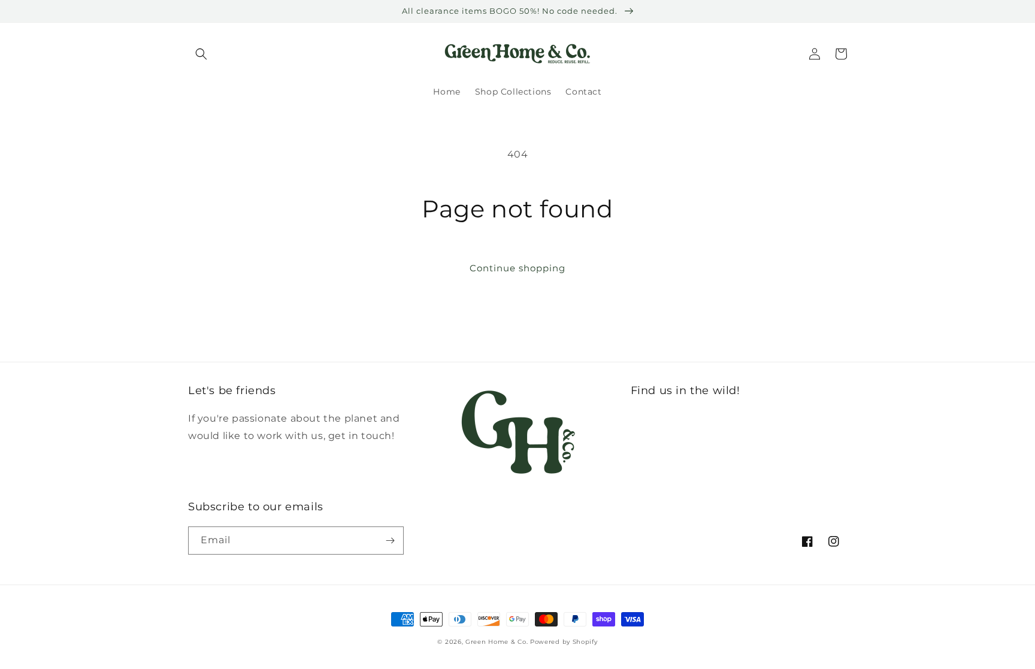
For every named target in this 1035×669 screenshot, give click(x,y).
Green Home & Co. (497, 642)
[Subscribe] (390, 540)
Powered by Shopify (564, 642)
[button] (201, 54)
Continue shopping (517, 268)
